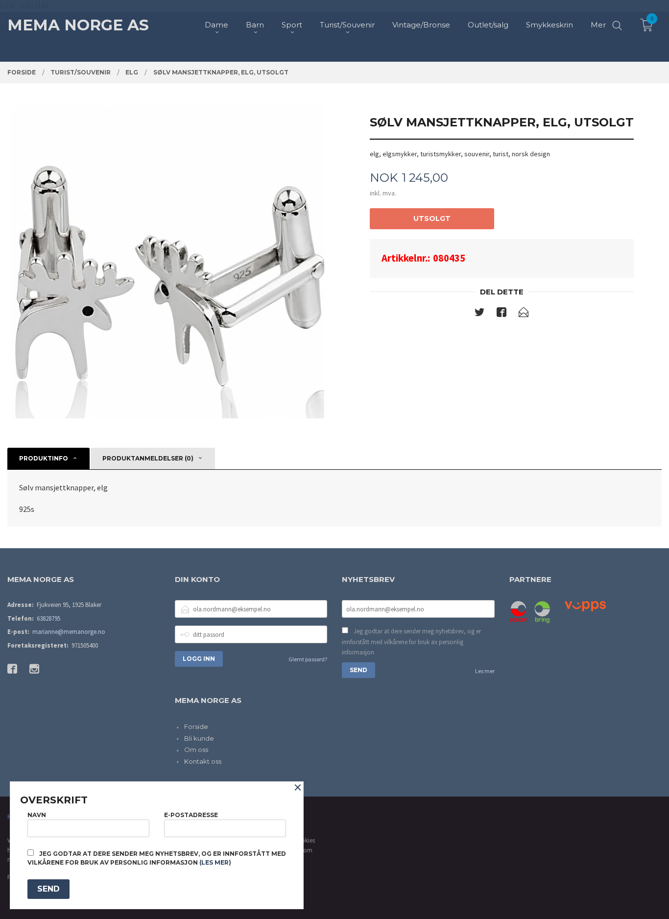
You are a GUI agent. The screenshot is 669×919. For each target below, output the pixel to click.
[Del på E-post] (523, 314)
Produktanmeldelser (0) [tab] (147, 458)
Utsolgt (432, 218)
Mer (598, 24)
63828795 (48, 618)
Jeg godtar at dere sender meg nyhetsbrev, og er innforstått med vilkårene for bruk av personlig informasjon (411, 641)
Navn (36, 815)
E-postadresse (191, 815)
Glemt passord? (307, 659)
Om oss (196, 749)
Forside (196, 726)
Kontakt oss (202, 761)
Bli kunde (199, 738)
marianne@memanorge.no (68, 632)
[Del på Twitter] (479, 314)
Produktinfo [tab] (43, 458)
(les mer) (215, 862)
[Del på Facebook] (501, 314)
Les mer (485, 671)
